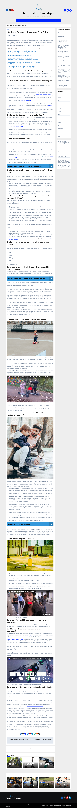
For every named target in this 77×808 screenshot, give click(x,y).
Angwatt (59, 97)
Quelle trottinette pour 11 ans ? (14, 54)
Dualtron (59, 111)
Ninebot (59, 122)
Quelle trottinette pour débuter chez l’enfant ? (18, 52)
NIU (58, 125)
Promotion (60, 131)
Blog (8, 29)
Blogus (30, 804)
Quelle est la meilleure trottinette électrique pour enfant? (20, 50)
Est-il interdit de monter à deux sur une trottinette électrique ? (22, 66)
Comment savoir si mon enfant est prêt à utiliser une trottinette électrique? (24, 62)
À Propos (43, 805)
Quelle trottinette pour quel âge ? (15, 63)
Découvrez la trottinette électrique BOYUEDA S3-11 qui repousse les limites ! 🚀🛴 (64, 76)
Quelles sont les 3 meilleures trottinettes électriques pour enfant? (22, 51)
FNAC (49, 94)
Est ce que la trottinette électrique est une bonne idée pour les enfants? (23, 59)
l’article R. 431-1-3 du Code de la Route (35, 706)
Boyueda (59, 108)
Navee (59, 119)
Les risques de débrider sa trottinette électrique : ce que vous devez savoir (64, 52)
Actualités (60, 94)
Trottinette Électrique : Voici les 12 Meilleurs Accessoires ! (45, 764)
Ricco (9, 35)
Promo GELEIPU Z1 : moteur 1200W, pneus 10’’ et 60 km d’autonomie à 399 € (63, 155)
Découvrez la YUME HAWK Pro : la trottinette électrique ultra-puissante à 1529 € (64, 81)
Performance (60, 128)
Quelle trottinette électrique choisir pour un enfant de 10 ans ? (21, 55)
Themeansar (8, 806)
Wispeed (59, 133)
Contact (47, 805)
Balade (59, 103)
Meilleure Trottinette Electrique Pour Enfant (28, 32)
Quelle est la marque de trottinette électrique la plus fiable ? (20, 58)
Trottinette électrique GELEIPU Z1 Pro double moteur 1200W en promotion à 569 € (64, 166)
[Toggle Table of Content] (39, 48)
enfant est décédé (12, 316)
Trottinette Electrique (38, 13)
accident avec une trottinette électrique (41, 316)
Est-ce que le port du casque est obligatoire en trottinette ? (21, 67)
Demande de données (66, 805)
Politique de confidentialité (55, 805)
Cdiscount (16, 106)
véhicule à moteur (31, 635)
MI (24, 100)
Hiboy (59, 114)
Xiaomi (59, 136)
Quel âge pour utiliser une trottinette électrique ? (18, 60)
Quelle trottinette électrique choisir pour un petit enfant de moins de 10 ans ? (24, 56)
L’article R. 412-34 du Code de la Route (15, 639)
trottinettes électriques (14, 39)
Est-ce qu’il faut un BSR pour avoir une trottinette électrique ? (21, 65)
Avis (58, 100)
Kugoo (59, 117)
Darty (41, 94)
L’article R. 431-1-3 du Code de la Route (15, 698)
